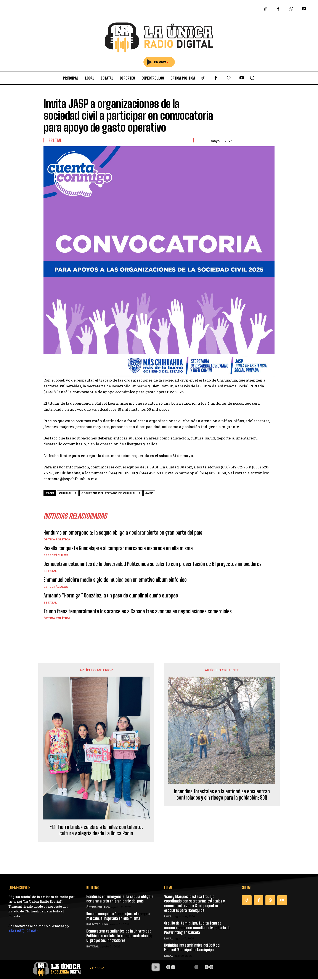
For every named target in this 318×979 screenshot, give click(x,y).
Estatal (55, 140)
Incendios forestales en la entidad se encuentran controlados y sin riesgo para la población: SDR (222, 794)
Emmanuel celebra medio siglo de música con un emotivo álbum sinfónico (115, 580)
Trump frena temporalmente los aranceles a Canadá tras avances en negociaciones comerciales (137, 611)
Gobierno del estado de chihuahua (111, 493)
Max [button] (211, 967)
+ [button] (207, 967)
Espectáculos (55, 555)
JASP (149, 493)
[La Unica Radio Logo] (159, 37)
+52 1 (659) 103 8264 (23, 930)
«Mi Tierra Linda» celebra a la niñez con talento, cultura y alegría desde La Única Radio (96, 830)
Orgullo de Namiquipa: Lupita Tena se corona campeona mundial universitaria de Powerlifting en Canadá (197, 928)
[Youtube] (304, 9)
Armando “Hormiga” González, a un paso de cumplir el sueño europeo (110, 595)
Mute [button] (168, 967)
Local (168, 916)
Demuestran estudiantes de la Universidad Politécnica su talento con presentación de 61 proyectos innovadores (152, 564)
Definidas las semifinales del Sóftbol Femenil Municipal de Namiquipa (192, 947)
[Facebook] (278, 9)
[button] (252, 78)
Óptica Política (56, 539)
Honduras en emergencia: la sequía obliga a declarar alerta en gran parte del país (122, 532)
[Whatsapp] (291, 9)
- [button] (173, 967)
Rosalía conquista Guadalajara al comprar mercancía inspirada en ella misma (118, 548)
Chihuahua (68, 493)
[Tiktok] (265, 9)
